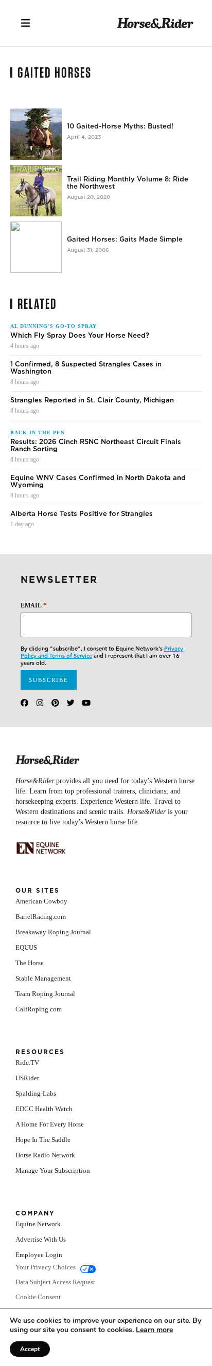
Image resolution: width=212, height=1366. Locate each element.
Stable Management (43, 978)
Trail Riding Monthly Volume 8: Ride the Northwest (127, 183)
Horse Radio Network (45, 1155)
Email (34, 605)
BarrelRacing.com (40, 916)
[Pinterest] (55, 703)
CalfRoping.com (38, 1009)
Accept (30, 1349)
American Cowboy (41, 901)
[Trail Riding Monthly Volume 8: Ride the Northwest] (36, 190)
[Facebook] (24, 703)
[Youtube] (86, 703)
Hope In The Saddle (42, 1139)
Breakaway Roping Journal (53, 932)
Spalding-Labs (35, 1093)
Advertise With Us (40, 1239)
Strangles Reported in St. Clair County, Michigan (92, 400)
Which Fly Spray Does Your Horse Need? (79, 335)
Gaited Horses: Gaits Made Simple (125, 239)
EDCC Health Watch (44, 1109)
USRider (27, 1078)
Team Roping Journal (45, 994)
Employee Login (38, 1255)
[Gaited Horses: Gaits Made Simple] (36, 247)
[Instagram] (40, 703)
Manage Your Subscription (52, 1170)
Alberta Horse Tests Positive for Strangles (81, 514)
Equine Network (38, 1224)
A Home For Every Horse (49, 1124)
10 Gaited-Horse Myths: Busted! (120, 126)
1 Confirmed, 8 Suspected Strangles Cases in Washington (86, 368)
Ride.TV (27, 1062)
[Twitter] (71, 703)
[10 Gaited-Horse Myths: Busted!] (36, 134)
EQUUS (26, 947)
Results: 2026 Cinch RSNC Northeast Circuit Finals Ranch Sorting (95, 445)
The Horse (29, 963)
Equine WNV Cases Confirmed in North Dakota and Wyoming (98, 481)
